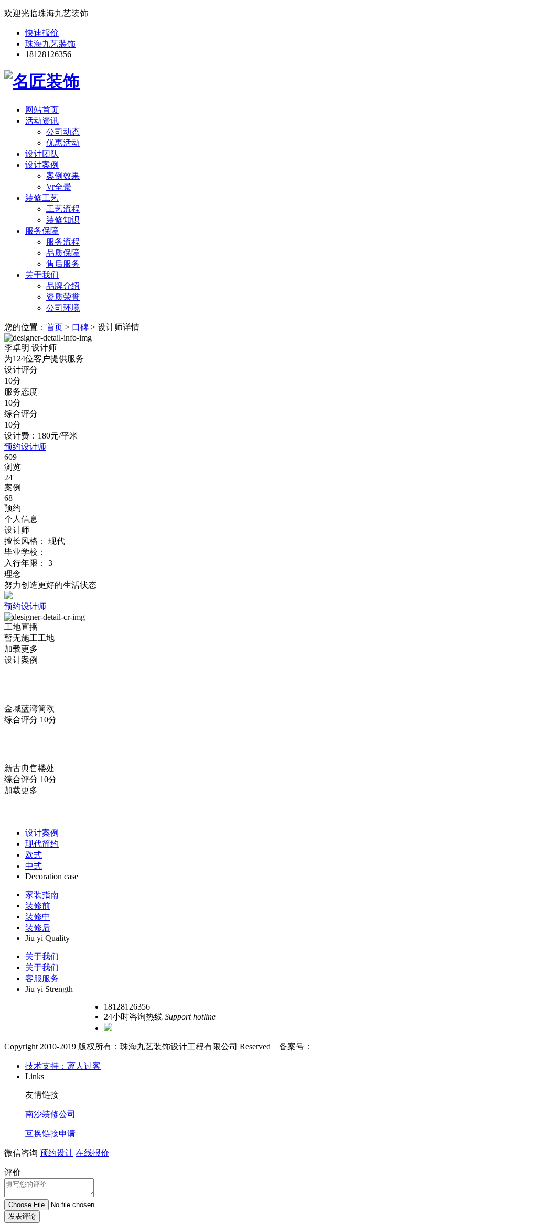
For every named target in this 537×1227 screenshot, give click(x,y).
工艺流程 (63, 208)
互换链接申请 (50, 1133)
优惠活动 (63, 142)
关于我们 (42, 274)
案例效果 (63, 175)
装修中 (37, 916)
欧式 (33, 854)
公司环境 (63, 307)
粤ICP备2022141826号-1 (356, 1046)
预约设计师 (25, 446)
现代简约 (42, 843)
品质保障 (63, 252)
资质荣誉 (63, 296)
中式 (33, 865)
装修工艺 (42, 197)
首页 (54, 327)
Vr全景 (58, 186)
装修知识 (63, 219)
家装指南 (42, 894)
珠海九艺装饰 (50, 43)
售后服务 (63, 263)
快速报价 (42, 32)
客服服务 (42, 978)
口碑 (80, 327)
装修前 (37, 905)
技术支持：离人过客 (63, 1065)
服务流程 (63, 241)
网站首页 (42, 109)
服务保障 (42, 230)
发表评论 (22, 1216)
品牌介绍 (63, 285)
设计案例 (42, 164)
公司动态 (63, 131)
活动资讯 (42, 120)
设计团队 (42, 153)
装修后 (37, 927)
